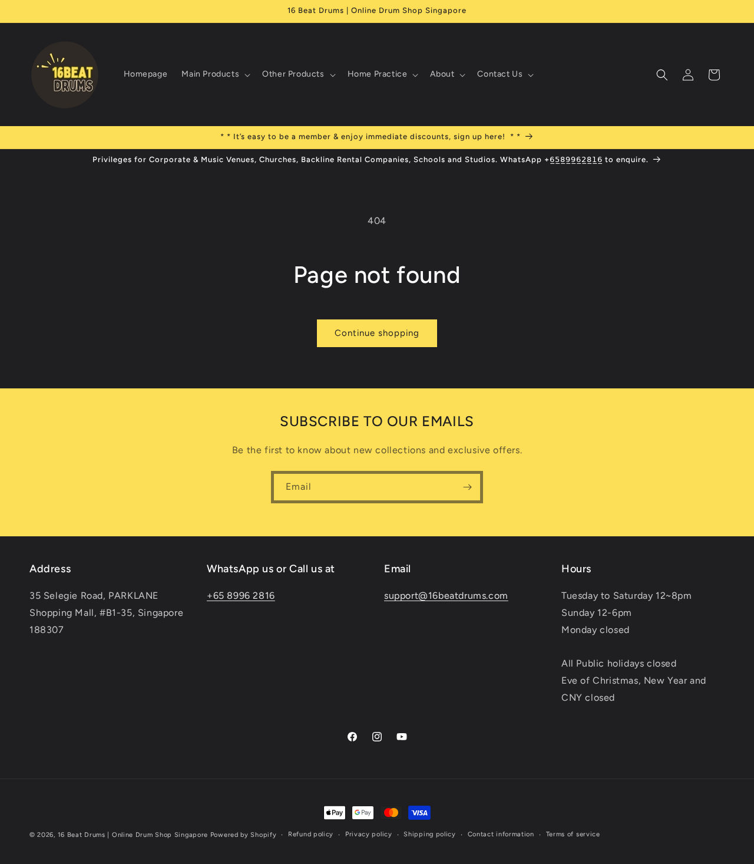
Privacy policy (368, 834)
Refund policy (310, 834)
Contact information (501, 834)
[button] (214, 74)
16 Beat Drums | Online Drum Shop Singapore (133, 835)
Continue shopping (377, 333)
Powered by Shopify (243, 835)
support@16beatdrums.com (446, 595)
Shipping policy (430, 834)
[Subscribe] (467, 487)
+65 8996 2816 (241, 595)
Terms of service (573, 834)
